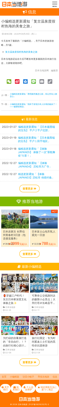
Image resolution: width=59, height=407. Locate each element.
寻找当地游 (43, 376)
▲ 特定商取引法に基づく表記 (47, 388)
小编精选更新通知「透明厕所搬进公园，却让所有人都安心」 (33, 95)
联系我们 (16, 388)
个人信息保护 (29, 388)
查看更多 (28, 188)
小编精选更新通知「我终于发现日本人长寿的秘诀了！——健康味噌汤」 (33, 105)
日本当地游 (23, 404)
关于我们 (6, 388)
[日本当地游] (14, 6)
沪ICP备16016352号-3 (39, 404)
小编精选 (14, 376)
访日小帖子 (28, 376)
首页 (4, 376)
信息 (55, 376)
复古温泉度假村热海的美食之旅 (21, 51)
